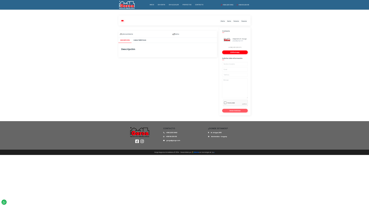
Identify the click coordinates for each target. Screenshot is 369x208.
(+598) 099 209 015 (235, 47)
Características (139, 40)
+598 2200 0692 (227, 5)
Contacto (199, 5)
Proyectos (187, 5)
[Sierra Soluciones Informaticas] (213, 152)
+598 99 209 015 (243, 5)
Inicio (152, 5)
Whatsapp (235, 52)
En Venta (161, 5)
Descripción (125, 40)
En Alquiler (174, 5)
